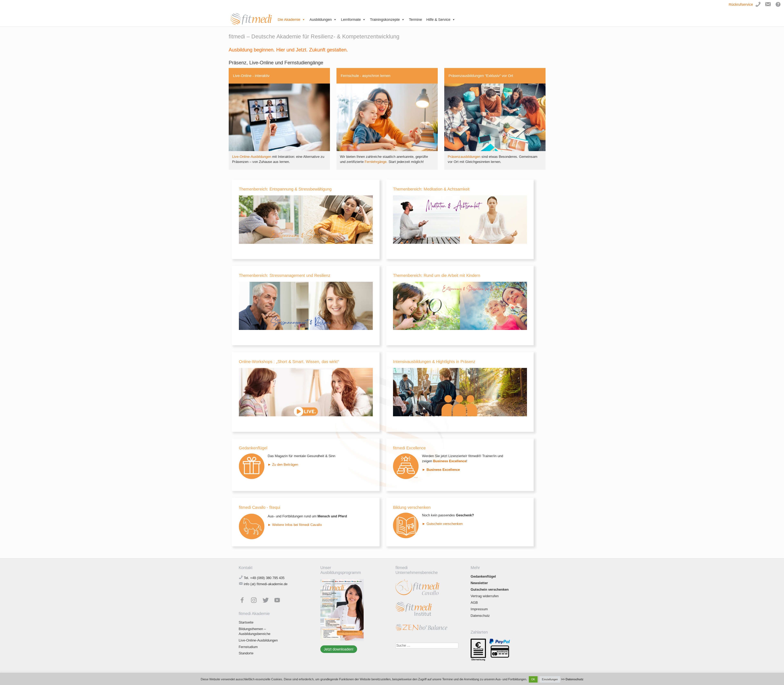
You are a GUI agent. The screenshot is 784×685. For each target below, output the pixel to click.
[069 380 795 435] (760, 6)
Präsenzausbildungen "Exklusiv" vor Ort (481, 76)
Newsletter (479, 583)
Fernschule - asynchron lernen (365, 76)
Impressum (479, 609)
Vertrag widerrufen (485, 596)
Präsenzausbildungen (464, 157)
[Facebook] (244, 599)
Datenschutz (480, 616)
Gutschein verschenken (445, 524)
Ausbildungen (321, 20)
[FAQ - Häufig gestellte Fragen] (779, 6)
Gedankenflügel (483, 576)
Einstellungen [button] (550, 679)
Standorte (246, 653)
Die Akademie (289, 20)
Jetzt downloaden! (338, 649)
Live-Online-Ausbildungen (252, 157)
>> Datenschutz (572, 679)
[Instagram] (255, 599)
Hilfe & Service (438, 20)
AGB (474, 603)
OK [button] (533, 679)
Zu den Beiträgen (285, 465)
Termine (415, 20)
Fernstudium (248, 647)
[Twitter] (267, 599)
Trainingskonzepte (385, 20)
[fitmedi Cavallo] (417, 595)
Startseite (246, 622)
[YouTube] (279, 599)
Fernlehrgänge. (377, 162)
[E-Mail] (769, 6)
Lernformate (351, 20)
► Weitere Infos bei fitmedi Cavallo (295, 525)
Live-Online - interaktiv (251, 76)
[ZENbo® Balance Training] (421, 630)
